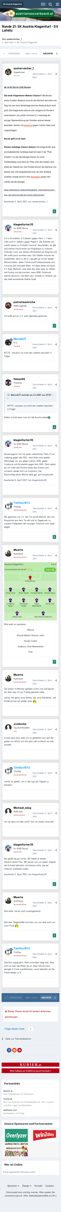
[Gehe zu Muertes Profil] (8, 553)
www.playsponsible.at (40, 1195)
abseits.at (8, 1090)
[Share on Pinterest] (19, 1050)
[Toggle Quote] (8, 395)
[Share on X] (4, 1050)
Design (26, 1185)
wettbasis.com (10, 1109)
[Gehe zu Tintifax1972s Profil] (8, 506)
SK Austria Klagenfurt (27, 42)
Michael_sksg (22, 807)
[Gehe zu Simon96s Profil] (8, 382)
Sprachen (12, 1185)
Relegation (36, 176)
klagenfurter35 (23, 224)
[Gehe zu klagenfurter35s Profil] (8, 228)
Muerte (18, 549)
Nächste (48, 53)
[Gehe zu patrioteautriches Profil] (8, 305)
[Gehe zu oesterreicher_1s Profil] (8, 72)
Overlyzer (7, 1098)
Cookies (49, 1185)
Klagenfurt (28, 125)
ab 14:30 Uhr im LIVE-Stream (17, 87)
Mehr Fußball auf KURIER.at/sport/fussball (30, 1070)
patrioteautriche (24, 302)
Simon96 (19, 379)
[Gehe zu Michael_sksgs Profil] (8, 811)
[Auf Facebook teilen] (9, 1050)
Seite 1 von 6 (31, 53)
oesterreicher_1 (14, 39)
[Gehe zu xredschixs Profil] (8, 727)
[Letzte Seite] (56, 53)
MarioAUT (16, 394)
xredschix (20, 724)
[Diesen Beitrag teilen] (56, 73)
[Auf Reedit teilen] (14, 1050)
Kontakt (38, 1185)
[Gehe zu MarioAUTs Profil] (8, 342)
